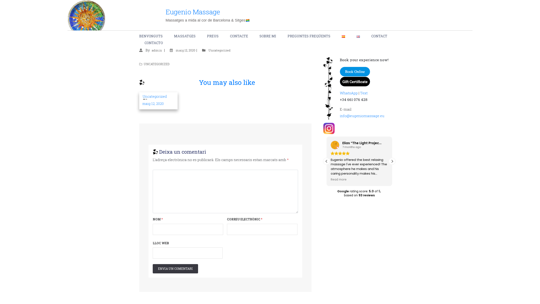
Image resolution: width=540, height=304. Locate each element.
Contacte (239, 36)
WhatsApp (349, 93)
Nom (158, 219)
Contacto (153, 43)
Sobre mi (267, 36)
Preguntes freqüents (309, 36)
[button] (392, 161)
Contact (379, 36)
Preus (213, 36)
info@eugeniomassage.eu (362, 115)
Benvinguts (151, 36)
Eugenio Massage (193, 11)
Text (364, 93)
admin (157, 50)
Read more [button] (339, 180)
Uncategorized (219, 50)
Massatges (185, 36)
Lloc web (161, 243)
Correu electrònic (244, 219)
